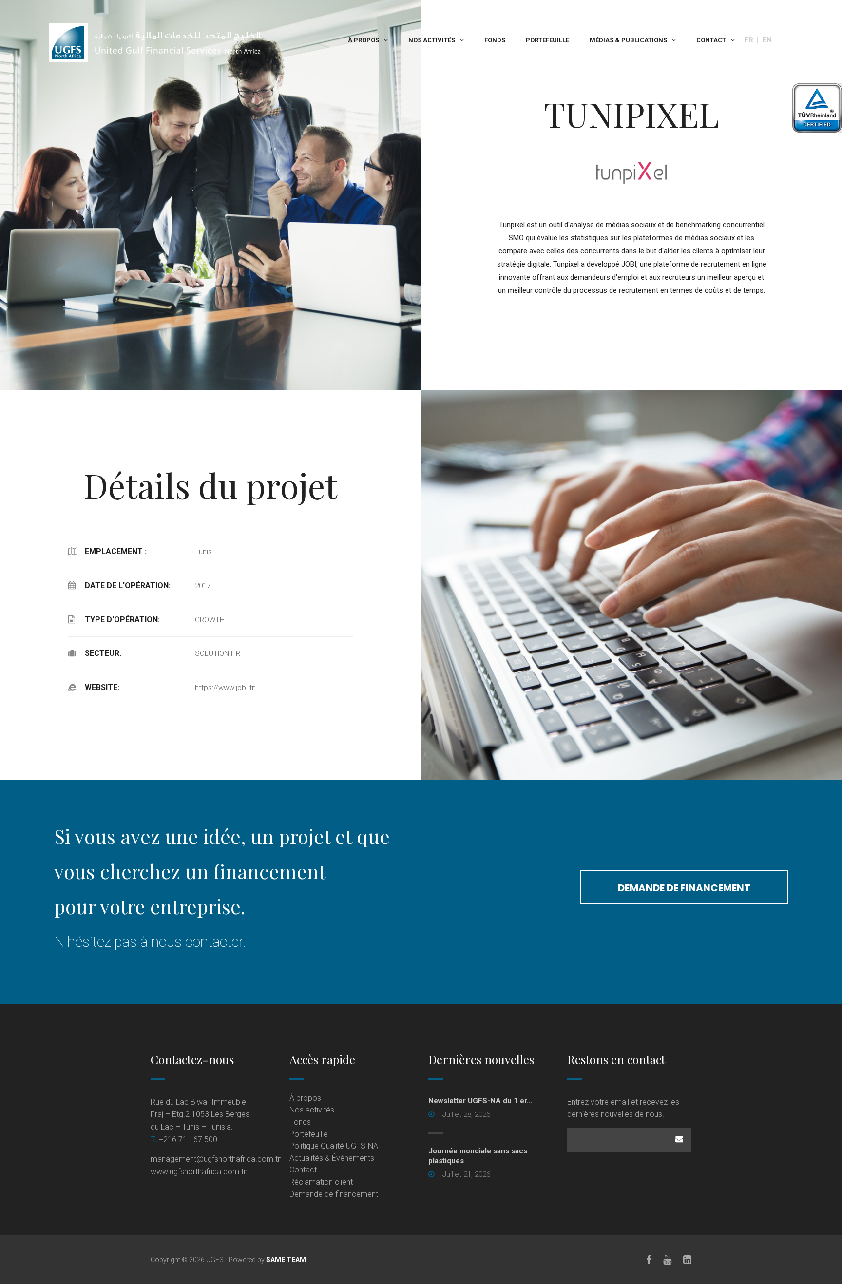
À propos (363, 40)
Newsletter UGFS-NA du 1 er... (480, 1100)
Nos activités (431, 40)
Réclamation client (321, 1182)
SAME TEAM (286, 1260)
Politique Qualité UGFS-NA (333, 1145)
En (767, 40)
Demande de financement (684, 888)
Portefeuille (547, 40)
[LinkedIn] (687, 1259)
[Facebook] (648, 1259)
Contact (711, 40)
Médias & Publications (628, 40)
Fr (748, 40)
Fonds (494, 40)
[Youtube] (667, 1259)
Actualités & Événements (331, 1158)
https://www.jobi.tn (225, 687)
